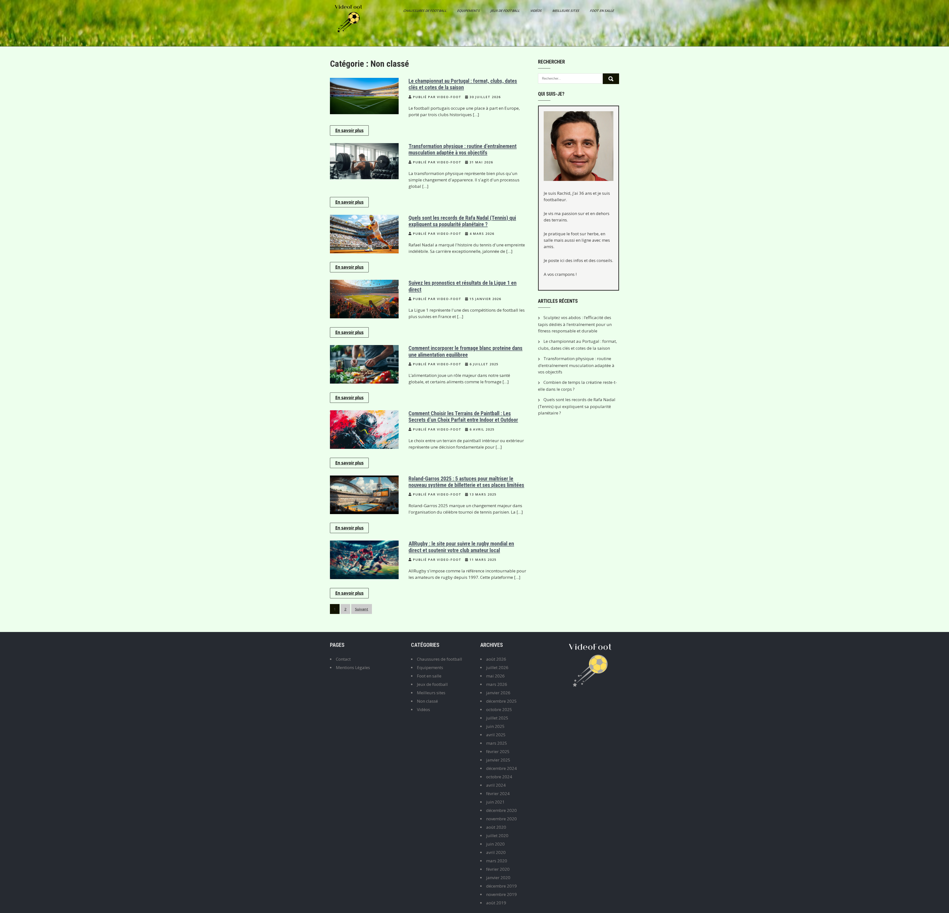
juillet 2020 (497, 835)
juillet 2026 (497, 667)
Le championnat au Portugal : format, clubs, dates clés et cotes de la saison (463, 84)
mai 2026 (495, 676)
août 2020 (496, 827)
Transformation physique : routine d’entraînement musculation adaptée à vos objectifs (463, 149)
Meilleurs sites (566, 10)
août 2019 (496, 903)
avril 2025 (496, 735)
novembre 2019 (501, 894)
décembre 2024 (501, 768)
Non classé (427, 701)
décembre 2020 (501, 810)
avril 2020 (496, 852)
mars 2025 (496, 743)
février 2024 (498, 793)
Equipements (469, 10)
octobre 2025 (499, 709)
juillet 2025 (497, 718)
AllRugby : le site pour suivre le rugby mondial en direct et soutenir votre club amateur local (461, 547)
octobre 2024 (499, 777)
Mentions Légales (353, 667)
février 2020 (498, 869)
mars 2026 (496, 684)
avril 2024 (496, 785)
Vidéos (536, 10)
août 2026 (496, 659)
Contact (343, 659)
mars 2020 (496, 861)
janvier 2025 (498, 760)
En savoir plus (349, 130)
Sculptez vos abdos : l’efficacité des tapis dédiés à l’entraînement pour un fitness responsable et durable (575, 324)
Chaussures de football (425, 10)
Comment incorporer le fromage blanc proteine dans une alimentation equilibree (465, 351)
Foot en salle (602, 10)
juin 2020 (495, 844)
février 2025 (498, 751)
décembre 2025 (501, 701)
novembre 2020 (501, 819)
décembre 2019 (501, 886)
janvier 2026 (498, 693)
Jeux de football (505, 10)
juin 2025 (495, 726)
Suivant (361, 609)
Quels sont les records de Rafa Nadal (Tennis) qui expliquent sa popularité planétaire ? (462, 221)
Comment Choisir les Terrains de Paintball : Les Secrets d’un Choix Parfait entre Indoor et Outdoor (463, 416)
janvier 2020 (498, 877)
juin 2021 (495, 802)
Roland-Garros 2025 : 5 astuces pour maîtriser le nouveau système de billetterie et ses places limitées (466, 482)
